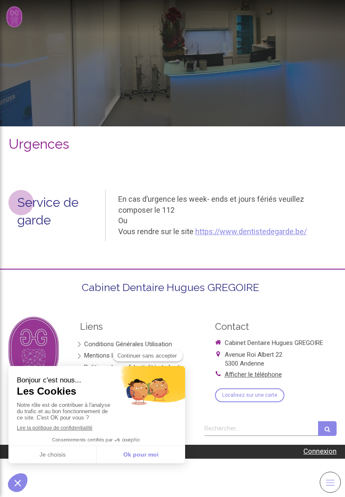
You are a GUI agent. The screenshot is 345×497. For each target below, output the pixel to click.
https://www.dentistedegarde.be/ (251, 231)
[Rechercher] (327, 428)
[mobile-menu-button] (330, 482)
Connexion (320, 451)
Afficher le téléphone (253, 374)
